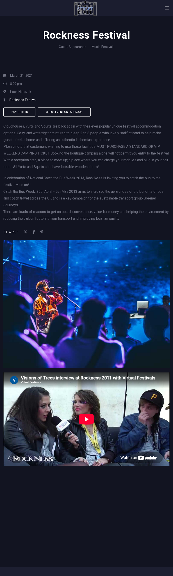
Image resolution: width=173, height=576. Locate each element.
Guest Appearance (72, 47)
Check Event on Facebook (64, 112)
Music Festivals (103, 47)
